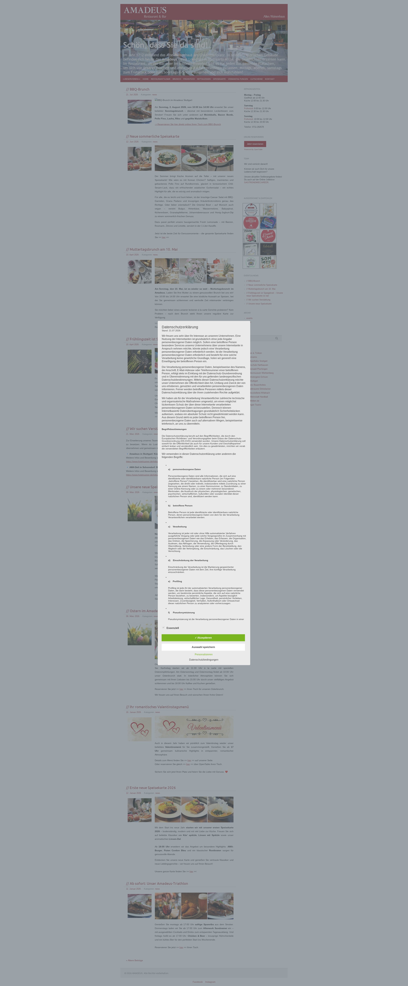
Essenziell (173, 628)
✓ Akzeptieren (203, 637)
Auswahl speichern (203, 647)
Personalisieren (204, 654)
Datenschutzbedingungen (203, 659)
